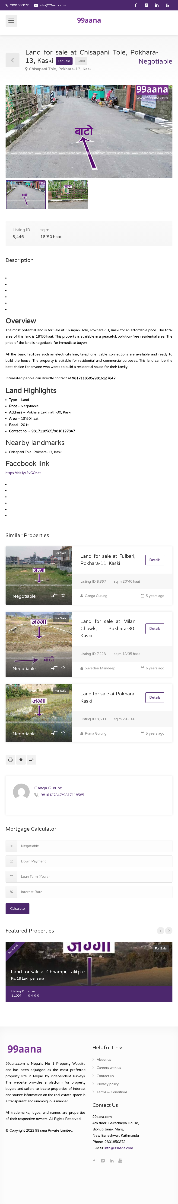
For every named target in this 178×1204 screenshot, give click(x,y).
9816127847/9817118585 (62, 795)
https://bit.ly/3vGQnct (23, 473)
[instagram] (146, 5)
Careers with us (109, 1068)
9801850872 (19, 5)
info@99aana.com (53, 5)
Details (154, 560)
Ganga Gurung (95, 596)
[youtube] (167, 5)
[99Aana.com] (89, 20)
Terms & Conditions (112, 1092)
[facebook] (136, 5)
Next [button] (159, 137)
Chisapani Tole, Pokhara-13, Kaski (60, 69)
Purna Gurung (95, 733)
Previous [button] (19, 137)
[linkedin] (157, 5)
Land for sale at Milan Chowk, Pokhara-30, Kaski (107, 629)
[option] (89, 131)
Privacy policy (108, 1084)
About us (104, 1060)
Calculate (17, 909)
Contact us (105, 1076)
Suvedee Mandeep (99, 668)
